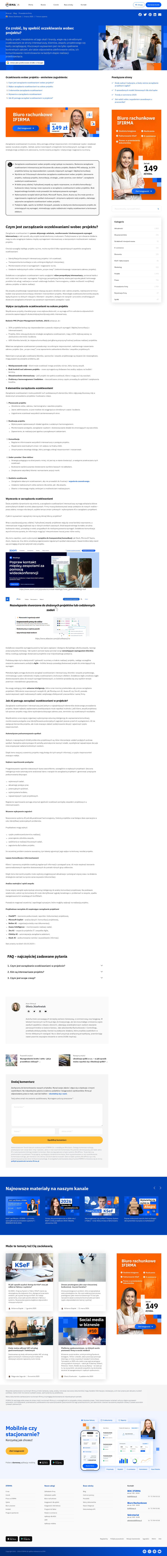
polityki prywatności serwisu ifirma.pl (25, 1161)
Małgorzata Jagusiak (18, 1376)
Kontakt (8, 1509)
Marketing (118, 267)
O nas (7, 1491)
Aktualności (118, 228)
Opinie (8, 1502)
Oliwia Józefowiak (15, 17)
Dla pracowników (120, 235)
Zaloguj (140, 5)
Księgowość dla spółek (51, 1502)
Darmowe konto (153, 5)
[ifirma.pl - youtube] (159, 1551)
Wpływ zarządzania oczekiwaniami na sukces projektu (31, 86)
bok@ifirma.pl (132, 1496)
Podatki (117, 274)
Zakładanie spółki (50, 1495)
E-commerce (119, 248)
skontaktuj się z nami (58, 1094)
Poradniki (86, 1499)
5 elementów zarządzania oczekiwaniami (25, 90)
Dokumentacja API (89, 1509)
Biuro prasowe (10, 1506)
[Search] (158, 209)
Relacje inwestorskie (133, 1539)
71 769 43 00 (155, 1520)
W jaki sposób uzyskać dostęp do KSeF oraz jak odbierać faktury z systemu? (28, 1285)
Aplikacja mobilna (50, 1523)
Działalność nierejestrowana (124, 241)
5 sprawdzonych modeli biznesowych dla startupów (136, 90)
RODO (154, 1539)
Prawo (116, 280)
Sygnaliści (146, 1539)
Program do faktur (50, 1509)
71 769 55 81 (155, 1508)
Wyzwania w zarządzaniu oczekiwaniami (25, 94)
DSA (160, 1539)
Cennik (8, 1495)
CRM (45, 1520)
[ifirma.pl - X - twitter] (149, 1551)
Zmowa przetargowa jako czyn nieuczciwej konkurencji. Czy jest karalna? (79, 1285)
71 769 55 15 (155, 1496)
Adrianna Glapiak (17, 1308)
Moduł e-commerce (50, 1513)
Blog (84, 1491)
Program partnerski (12, 1513)
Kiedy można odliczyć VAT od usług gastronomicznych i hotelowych (23, 1349)
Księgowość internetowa (52, 1506)
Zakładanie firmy (49, 1491)
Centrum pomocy (88, 1495)
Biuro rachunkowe (50, 1499)
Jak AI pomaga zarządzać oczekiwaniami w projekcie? (31, 98)
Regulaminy (104, 1539)
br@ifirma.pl (131, 1508)
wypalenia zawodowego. (79, 481)
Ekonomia (118, 254)
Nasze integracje (88, 1506)
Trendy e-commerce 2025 (126, 95)
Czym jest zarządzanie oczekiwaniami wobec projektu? (31, 82)
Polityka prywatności (117, 1539)
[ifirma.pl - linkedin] (154, 1551)
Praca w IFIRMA (11, 1499)
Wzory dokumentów (89, 1502)
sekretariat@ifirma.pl (134, 1520)
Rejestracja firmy (120, 293)
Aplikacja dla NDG (50, 1516)
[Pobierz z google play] (57, 1462)
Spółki (116, 299)
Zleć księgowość (16, 1451)
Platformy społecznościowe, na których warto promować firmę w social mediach (80, 1349)
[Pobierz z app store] (44, 1462)
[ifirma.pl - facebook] (144, 1551)
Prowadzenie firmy (121, 287)
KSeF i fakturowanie (121, 261)
